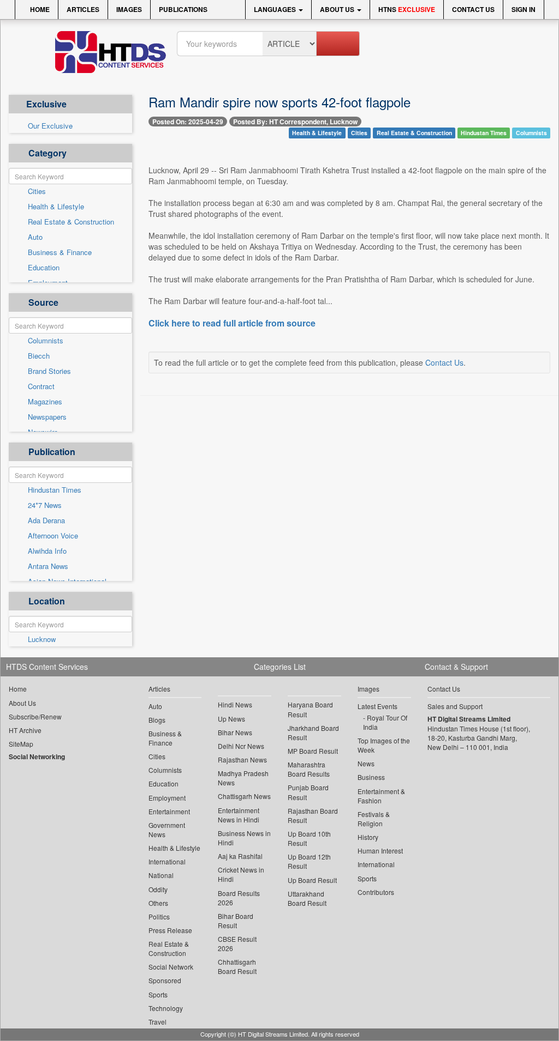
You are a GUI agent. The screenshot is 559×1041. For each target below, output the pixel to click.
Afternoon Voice (53, 536)
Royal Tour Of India (385, 722)
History (368, 837)
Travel (157, 1021)
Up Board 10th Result (309, 838)
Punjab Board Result (308, 792)
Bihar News (235, 732)
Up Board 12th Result (309, 861)
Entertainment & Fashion (381, 795)
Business (371, 777)
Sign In (524, 9)
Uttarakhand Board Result (307, 898)
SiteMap (21, 743)
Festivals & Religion (374, 818)
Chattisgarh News (244, 796)
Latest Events (377, 706)
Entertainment (169, 811)
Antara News (48, 566)
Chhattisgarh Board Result (237, 966)
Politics (159, 916)
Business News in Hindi (244, 837)
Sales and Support (455, 706)
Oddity (158, 889)
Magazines (45, 402)
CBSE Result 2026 (237, 943)
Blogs (156, 719)
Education (44, 268)
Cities (37, 191)
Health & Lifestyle (56, 206)
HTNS (406, 9)
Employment (167, 797)
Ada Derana (46, 520)
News (366, 763)
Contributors (376, 892)
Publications (183, 9)
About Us (338, 9)
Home (39, 9)
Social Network (170, 966)
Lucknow (42, 639)
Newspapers (47, 417)
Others (158, 902)
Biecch (39, 356)
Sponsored (164, 980)
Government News (166, 829)
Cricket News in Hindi (241, 874)
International (167, 861)
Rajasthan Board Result (313, 815)
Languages (276, 9)
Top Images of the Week (384, 745)
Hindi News (235, 704)
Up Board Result (312, 880)
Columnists (45, 341)
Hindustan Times (54, 490)
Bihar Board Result (235, 920)
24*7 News (45, 505)
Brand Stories (49, 371)
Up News (231, 718)
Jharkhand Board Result (313, 732)
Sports (158, 994)
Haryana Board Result (310, 709)
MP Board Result (313, 750)
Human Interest (380, 850)
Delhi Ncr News (241, 746)
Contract (41, 386)
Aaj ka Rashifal (240, 856)
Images (129, 9)
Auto (35, 237)
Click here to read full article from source (232, 323)
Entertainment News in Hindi (238, 815)
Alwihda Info (47, 551)
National (161, 875)
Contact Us (473, 9)
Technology (165, 1008)
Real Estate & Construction (71, 222)
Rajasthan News (242, 759)
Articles (83, 9)
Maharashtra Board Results (309, 769)
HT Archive (25, 730)
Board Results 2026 (239, 897)
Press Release (170, 930)
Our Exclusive (50, 126)
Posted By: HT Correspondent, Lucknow (295, 121)
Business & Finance (60, 252)
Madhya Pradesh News (243, 777)
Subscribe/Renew (35, 716)
